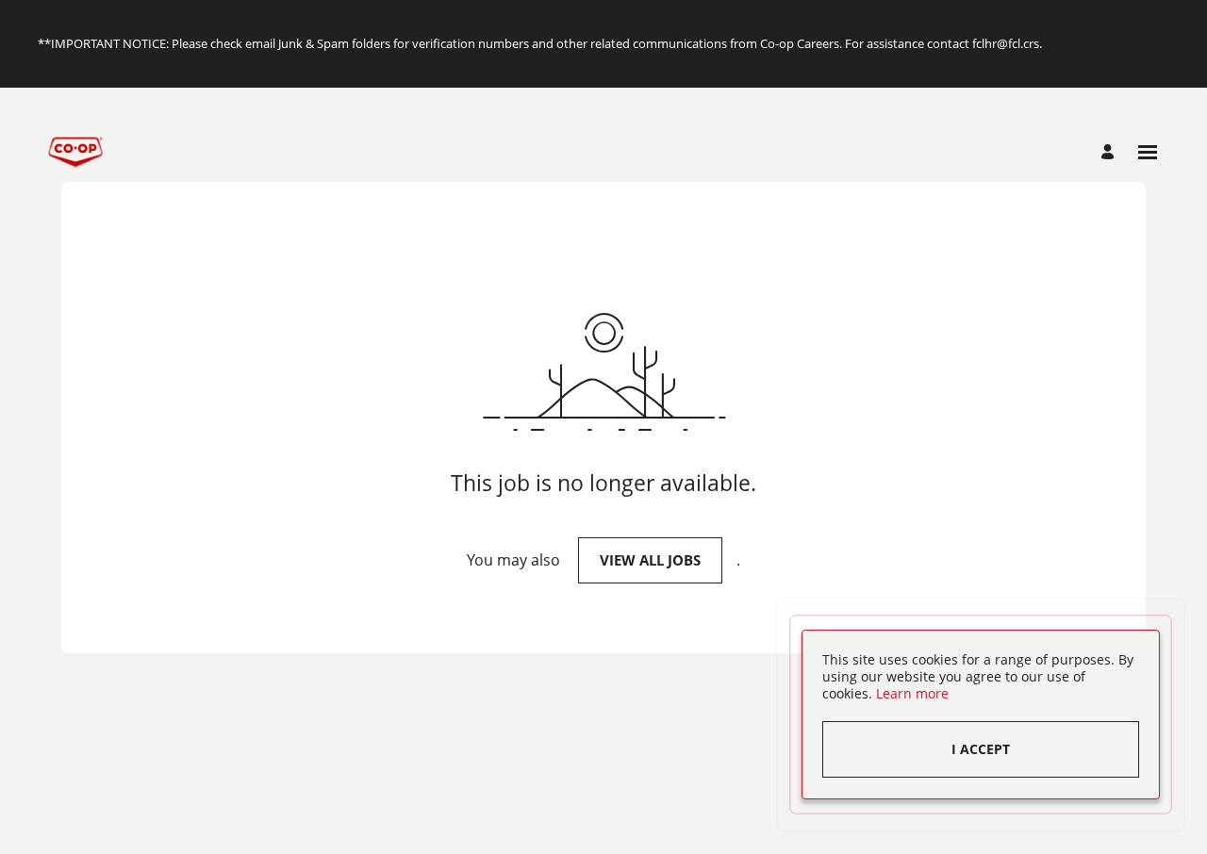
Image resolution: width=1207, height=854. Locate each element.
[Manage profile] (1110, 151)
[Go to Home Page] (75, 152)
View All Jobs (650, 559)
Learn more (912, 693)
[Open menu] (1147, 152)
